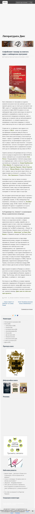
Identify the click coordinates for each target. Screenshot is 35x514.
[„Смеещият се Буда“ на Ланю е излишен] (15, 393)
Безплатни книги (10, 338)
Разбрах (17, 513)
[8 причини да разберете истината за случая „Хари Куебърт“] (23, 393)
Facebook (18, 315)
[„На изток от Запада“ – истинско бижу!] (15, 376)
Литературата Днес (13, 36)
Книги (5, 297)
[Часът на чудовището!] (6, 393)
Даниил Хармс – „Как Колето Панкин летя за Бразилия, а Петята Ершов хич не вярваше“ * (15, 475)
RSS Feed (13, 315)
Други (5, 342)
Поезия (8, 333)
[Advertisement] (17, 20)
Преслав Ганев (13, 57)
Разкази (8, 327)
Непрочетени (9, 336)
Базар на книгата (14, 297)
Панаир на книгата (25, 297)
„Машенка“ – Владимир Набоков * (13, 482)
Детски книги (9, 335)
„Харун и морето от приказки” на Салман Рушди (8, 303)
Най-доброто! (9, 325)
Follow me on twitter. (15, 315)
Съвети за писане (9, 340)
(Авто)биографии (10, 331)
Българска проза (10, 329)
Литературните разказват (11, 322)
